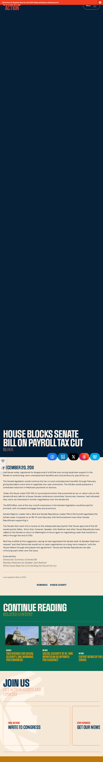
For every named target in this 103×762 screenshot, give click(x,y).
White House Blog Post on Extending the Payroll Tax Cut (29, 566)
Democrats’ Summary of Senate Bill (20, 560)
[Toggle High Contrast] (3, 460)
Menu (88, 6)
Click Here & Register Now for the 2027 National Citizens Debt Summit (30, 3)
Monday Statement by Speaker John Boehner (25, 563)
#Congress (42, 585)
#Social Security (58, 585)
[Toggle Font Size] (3, 468)
